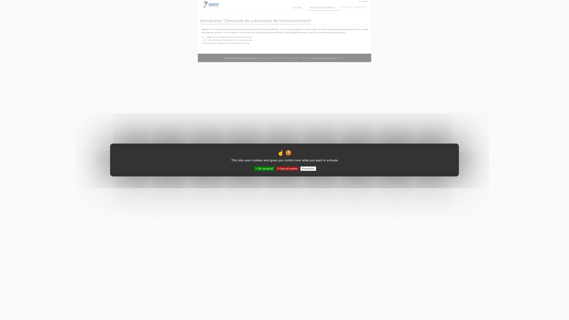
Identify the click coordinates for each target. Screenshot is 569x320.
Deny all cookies (288, 168)
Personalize (308, 168)
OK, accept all (265, 168)
